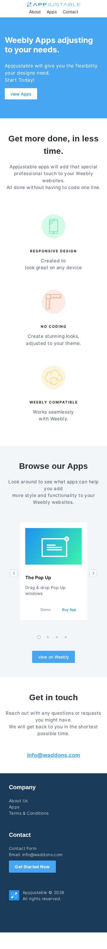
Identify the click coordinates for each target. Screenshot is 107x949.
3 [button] (57, 637)
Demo (45, 609)
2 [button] (48, 637)
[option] (53, 571)
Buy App (69, 609)
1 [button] (39, 637)
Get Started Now (32, 866)
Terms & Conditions (29, 813)
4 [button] (66, 637)
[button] (14, 573)
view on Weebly (53, 656)
